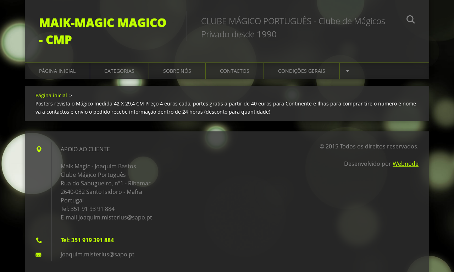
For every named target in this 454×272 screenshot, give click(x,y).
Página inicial (57, 70)
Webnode (406, 164)
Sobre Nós (177, 70)
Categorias (119, 70)
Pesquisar (410, 20)
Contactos (234, 70)
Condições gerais (301, 70)
